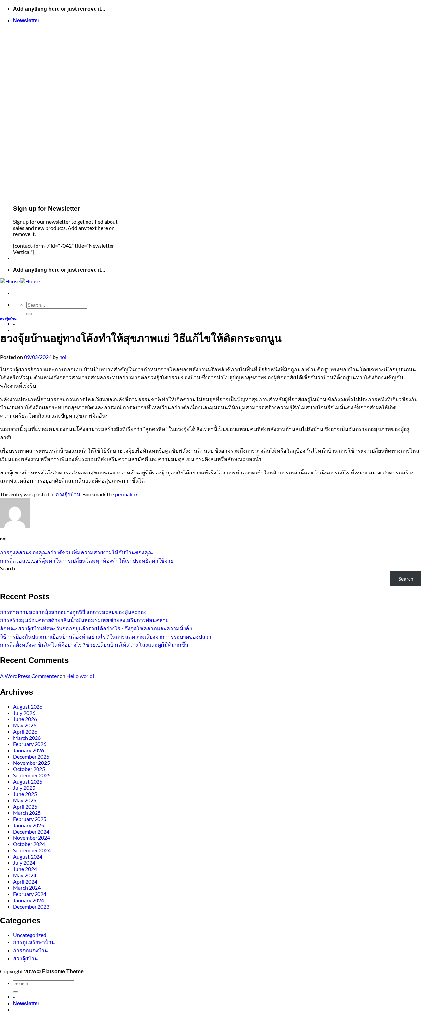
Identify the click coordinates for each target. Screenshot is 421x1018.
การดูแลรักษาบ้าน (34, 942)
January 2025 (28, 825)
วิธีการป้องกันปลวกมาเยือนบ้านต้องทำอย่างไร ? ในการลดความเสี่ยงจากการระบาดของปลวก (105, 636)
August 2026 (27, 706)
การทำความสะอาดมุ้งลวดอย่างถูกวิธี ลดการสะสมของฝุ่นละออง (73, 612)
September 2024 (32, 850)
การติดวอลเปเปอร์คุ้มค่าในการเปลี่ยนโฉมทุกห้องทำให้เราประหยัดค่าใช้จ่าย (86, 560)
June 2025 (25, 794)
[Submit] (29, 314)
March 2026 (27, 738)
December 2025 (31, 756)
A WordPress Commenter (29, 676)
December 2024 (31, 831)
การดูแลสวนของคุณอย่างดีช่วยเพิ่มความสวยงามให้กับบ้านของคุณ (76, 552)
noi (62, 357)
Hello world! (80, 676)
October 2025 (29, 769)
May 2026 (24, 725)
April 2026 (25, 731)
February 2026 (29, 744)
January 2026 (28, 750)
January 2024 (28, 900)
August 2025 (27, 781)
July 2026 (24, 713)
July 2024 (24, 863)
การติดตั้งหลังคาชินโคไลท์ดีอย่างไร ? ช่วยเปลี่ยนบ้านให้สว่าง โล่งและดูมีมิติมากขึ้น (94, 645)
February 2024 (29, 894)
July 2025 (24, 788)
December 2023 (31, 906)
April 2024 (25, 881)
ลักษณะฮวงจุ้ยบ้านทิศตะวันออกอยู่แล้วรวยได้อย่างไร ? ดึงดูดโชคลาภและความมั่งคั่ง (96, 628)
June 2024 (25, 869)
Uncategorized (29, 935)
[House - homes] (20, 281)
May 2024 (24, 875)
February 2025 (29, 819)
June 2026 (25, 719)
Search (7, 568)
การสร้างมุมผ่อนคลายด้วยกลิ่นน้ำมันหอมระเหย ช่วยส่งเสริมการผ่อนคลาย (84, 620)
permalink (126, 494)
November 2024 (31, 838)
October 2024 (29, 844)
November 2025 (31, 763)
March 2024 (27, 888)
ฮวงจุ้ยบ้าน (8, 319)
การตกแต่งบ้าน (30, 950)
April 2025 (25, 806)
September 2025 (32, 775)
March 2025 (27, 813)
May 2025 (24, 800)
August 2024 (27, 856)
